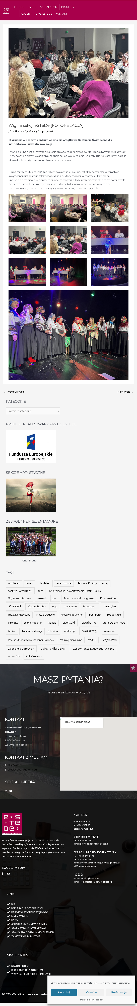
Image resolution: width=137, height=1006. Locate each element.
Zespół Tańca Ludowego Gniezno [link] (93, 648)
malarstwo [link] (70, 606)
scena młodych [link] (33, 622)
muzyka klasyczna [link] (19, 614)
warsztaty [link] (89, 631)
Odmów (91, 992)
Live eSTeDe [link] (44, 13)
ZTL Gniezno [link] (34, 656)
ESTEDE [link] (19, 7)
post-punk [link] (95, 614)
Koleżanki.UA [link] (108, 598)
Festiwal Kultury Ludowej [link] (93, 583)
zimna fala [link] (14, 656)
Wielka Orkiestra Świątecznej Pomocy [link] (31, 640)
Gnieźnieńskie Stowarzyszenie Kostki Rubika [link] (75, 590)
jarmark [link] (42, 598)
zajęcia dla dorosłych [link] (21, 648)
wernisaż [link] (109, 631)
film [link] (40, 590)
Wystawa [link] (110, 640)
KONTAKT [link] (61, 13)
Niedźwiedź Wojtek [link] (72, 614)
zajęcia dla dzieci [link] (53, 648)
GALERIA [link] (26, 13)
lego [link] (54, 606)
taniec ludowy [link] (32, 631)
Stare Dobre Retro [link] (114, 622)
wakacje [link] (69, 631)
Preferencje (119, 992)
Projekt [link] (13, 622)
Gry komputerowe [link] (19, 598)
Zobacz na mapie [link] (82, 829)
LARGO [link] (32, 7)
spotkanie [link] (89, 622)
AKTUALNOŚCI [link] (49, 7)
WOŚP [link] (92, 640)
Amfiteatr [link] (14, 583)
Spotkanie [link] (16, 131)
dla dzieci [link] (44, 583)
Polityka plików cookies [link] (91, 999)
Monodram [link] (90, 606)
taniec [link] (12, 631)
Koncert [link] (15, 606)
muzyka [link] (110, 606)
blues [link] (29, 583)
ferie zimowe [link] (64, 583)
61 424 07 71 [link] (15, 765)
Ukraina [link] (53, 631)
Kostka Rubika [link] (37, 606)
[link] (6, 10)
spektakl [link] (69, 622)
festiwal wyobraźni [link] (20, 590)
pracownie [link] (114, 614)
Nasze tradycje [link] (45, 614)
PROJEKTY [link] (67, 7)
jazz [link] (55, 598)
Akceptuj (64, 992)
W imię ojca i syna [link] (71, 640)
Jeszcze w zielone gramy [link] (79, 598)
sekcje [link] (52, 622)
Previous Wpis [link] (14, 391)
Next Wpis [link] (125, 391)
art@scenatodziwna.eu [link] (22, 769)
